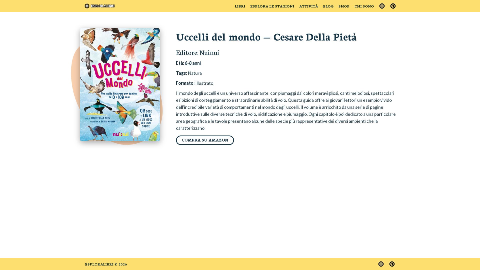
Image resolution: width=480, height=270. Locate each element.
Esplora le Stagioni (272, 6)
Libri (240, 6)
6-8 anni (193, 63)
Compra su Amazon (205, 139)
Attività (308, 6)
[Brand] (99, 6)
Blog (328, 6)
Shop (344, 6)
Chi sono (364, 6)
